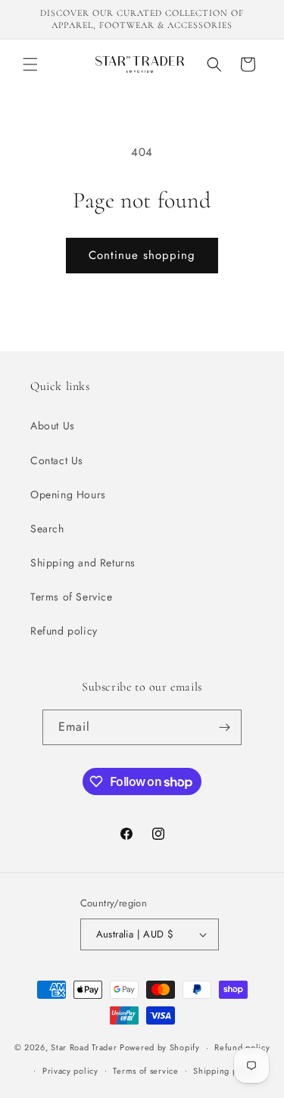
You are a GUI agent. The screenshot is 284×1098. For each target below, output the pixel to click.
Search (47, 528)
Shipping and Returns (83, 562)
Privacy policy (70, 1071)
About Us (52, 425)
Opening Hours (68, 494)
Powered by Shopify (160, 1047)
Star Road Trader (84, 1047)
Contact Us (56, 460)
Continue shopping (142, 255)
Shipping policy (225, 1071)
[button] (30, 64)
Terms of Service (71, 596)
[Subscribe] (224, 727)
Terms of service (145, 1071)
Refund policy (64, 630)
